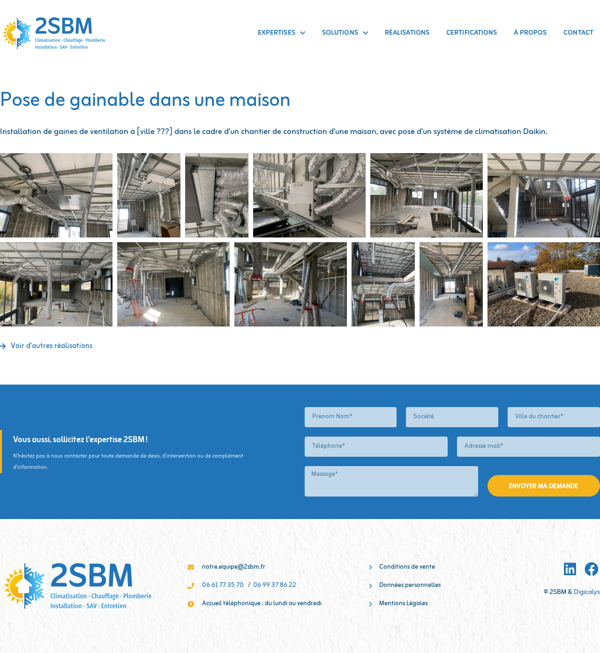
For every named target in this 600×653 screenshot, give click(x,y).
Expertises (276, 33)
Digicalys (587, 592)
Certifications (471, 33)
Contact (578, 33)
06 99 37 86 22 (274, 585)
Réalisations (407, 33)
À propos (530, 33)
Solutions (340, 33)
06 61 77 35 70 (223, 585)
